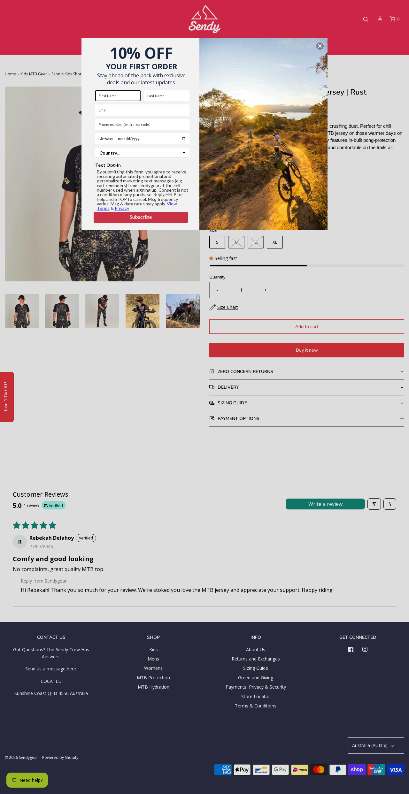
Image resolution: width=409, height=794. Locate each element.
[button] (320, 46)
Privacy (122, 208)
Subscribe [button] (141, 217)
